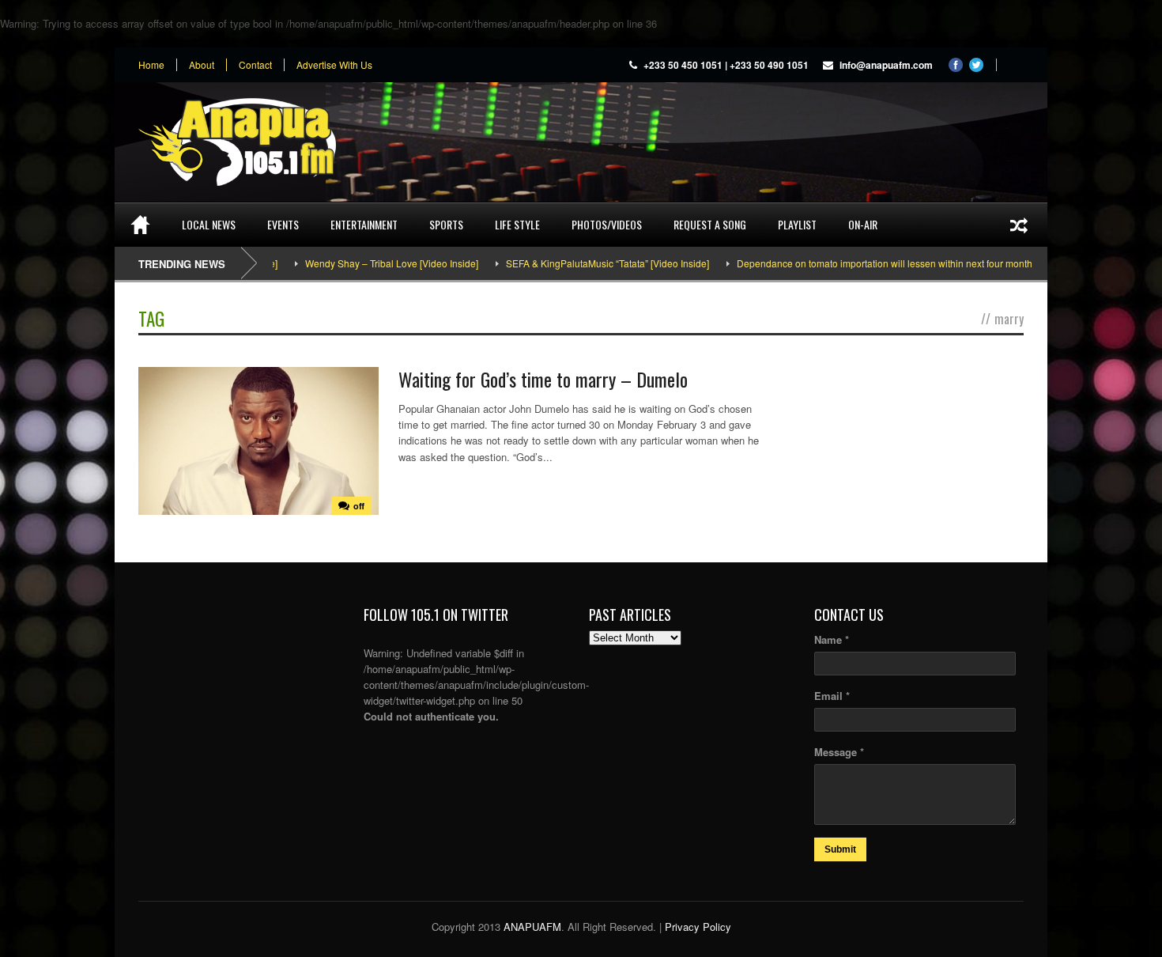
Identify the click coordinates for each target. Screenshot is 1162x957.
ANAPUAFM (532, 926)
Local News (209, 224)
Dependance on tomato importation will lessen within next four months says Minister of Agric (906, 263)
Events (283, 224)
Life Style (517, 224)
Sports (446, 224)
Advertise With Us (334, 65)
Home (151, 65)
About (201, 65)
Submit (840, 849)
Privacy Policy (698, 926)
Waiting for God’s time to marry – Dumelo (543, 379)
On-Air (862, 224)
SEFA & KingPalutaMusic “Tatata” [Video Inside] (579, 263)
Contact (255, 65)
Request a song (709, 224)
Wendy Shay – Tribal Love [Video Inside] (364, 263)
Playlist (797, 224)
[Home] (140, 224)
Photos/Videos (607, 224)
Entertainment (364, 224)
